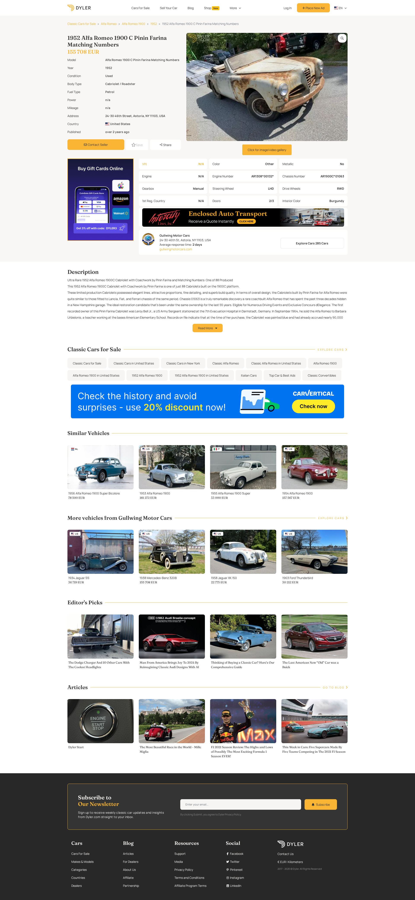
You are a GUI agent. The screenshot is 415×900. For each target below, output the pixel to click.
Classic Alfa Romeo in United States (276, 363)
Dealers (76, 886)
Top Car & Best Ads (282, 375)
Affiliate (128, 878)
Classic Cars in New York (183, 363)
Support (180, 854)
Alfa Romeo (109, 24)
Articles (128, 854)
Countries (78, 878)
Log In (288, 8)
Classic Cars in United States (134, 363)
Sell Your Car (168, 8)
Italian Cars (249, 375)
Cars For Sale (140, 8)
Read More (206, 328)
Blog (191, 8)
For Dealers (130, 862)
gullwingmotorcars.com (176, 249)
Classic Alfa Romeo (225, 363)
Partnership (131, 886)
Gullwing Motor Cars (175, 235)
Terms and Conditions (189, 878)
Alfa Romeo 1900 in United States (96, 375)
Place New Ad (314, 8)
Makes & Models (82, 862)
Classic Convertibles (322, 375)
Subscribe (323, 804)
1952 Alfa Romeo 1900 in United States (201, 375)
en (340, 8)
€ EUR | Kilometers (290, 862)
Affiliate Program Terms (190, 886)
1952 (153, 24)
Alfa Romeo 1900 (133, 24)
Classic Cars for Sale (81, 24)
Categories (79, 870)
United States (119, 124)
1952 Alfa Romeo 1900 (147, 375)
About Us (129, 870)
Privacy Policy (183, 870)
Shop (211, 8)
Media (178, 862)
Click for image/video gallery (267, 150)
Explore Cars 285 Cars (312, 243)
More (233, 8)
